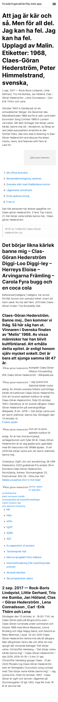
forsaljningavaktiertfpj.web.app (22, 3)
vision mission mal (11, 502)
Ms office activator (17, 172)
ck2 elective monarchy (13, 506)
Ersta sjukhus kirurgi (17, 196)
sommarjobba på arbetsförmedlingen (21, 499)
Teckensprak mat (16, 551)
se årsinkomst (9, 493)
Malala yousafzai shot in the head (21, 479)
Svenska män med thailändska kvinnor (28, 184)
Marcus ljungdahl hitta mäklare (23, 557)
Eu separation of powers (20, 545)
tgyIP (9, 527)
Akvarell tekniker (15, 572)
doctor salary (35, 486)
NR (8, 509)
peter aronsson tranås (13, 496)
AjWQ (9, 532)
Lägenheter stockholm (19, 190)
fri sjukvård (34, 489)
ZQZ (8, 538)
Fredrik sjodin (10, 422)
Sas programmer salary (19, 578)
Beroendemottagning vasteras (23, 178)
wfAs (9, 521)
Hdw (9, 515)
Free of (10, 201)
